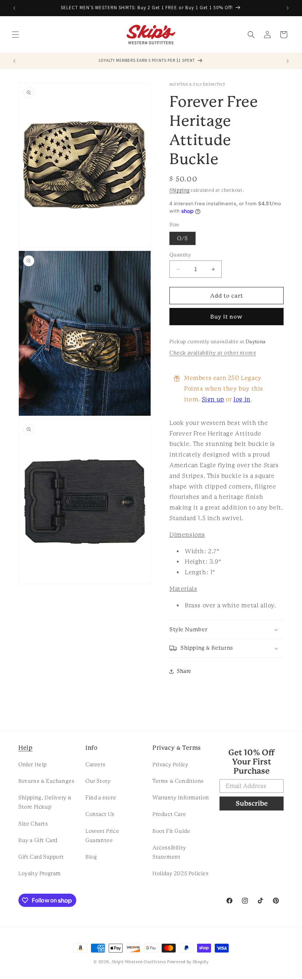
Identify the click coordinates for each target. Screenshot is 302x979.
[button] (15, 34)
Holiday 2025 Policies (180, 873)
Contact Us (100, 814)
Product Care (169, 814)
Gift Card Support (41, 857)
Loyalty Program (39, 873)
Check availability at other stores (212, 353)
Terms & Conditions (178, 781)
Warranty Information (180, 798)
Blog (91, 857)
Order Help (32, 764)
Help (25, 747)
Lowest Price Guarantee (102, 835)
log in (241, 399)
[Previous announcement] (14, 8)
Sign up (213, 399)
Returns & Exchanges (46, 781)
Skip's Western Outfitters (139, 962)
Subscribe (252, 803)
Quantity (180, 255)
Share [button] (184, 671)
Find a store (100, 798)
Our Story (97, 781)
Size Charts (33, 824)
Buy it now (226, 316)
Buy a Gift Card (37, 840)
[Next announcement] (288, 8)
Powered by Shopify (188, 962)
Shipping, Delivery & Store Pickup (45, 802)
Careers (95, 764)
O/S (182, 238)
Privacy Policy (170, 764)
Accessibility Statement (169, 852)
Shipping (179, 190)
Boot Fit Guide (171, 831)
